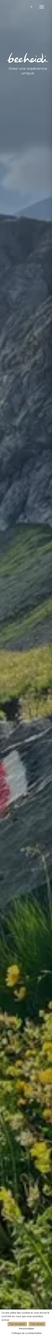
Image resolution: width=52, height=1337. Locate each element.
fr (31, 6)
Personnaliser (26, 1328)
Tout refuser (37, 1324)
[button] (41, 6)
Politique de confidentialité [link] (26, 1333)
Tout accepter (17, 1324)
